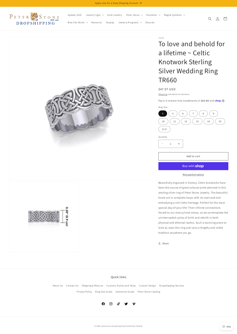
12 (186, 121)
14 (208, 121)
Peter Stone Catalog (149, 291)
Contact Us (72, 285)
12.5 (164, 129)
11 (174, 121)
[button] (94, 15)
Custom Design (147, 285)
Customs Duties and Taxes (121, 285)
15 (220, 121)
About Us (58, 285)
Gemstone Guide (125, 291)
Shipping (162, 94)
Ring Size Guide (103, 291)
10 (163, 121)
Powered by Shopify (134, 326)
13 (197, 121)
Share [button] (165, 243)
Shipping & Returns (92, 285)
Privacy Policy (84, 291)
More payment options (193, 174)
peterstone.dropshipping (112, 326)
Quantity (162, 136)
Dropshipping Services (171, 285)
